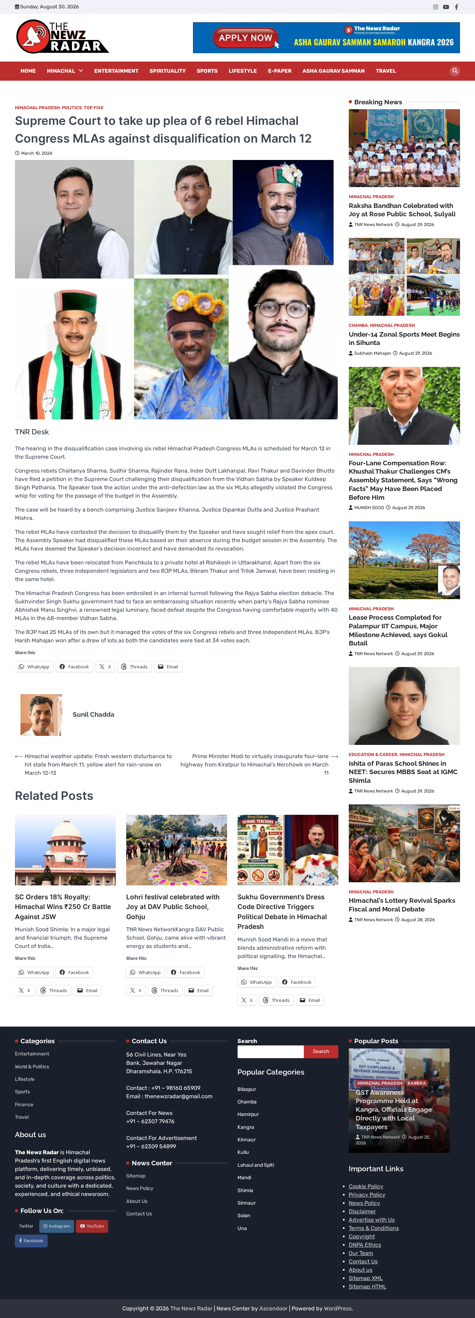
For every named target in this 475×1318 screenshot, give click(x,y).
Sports (207, 71)
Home (28, 71)
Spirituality (168, 71)
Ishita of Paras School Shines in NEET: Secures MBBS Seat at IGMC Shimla (403, 772)
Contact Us (139, 1214)
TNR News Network (373, 224)
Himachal (61, 71)
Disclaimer (362, 1211)
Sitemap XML (366, 1278)
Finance (24, 1105)
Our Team (361, 1253)
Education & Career (373, 754)
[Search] (455, 71)
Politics (72, 107)
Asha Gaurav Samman (334, 71)
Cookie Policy (366, 1186)
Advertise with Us (372, 1219)
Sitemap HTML (367, 1286)
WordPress (338, 1308)
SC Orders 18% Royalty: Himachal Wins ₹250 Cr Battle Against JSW (63, 907)
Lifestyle (243, 71)
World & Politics (32, 1067)
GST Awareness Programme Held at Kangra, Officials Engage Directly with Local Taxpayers (394, 1109)
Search (247, 1041)
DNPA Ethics (365, 1244)
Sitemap (135, 1176)
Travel (386, 71)
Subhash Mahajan (372, 353)
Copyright (362, 1236)
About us (360, 1270)
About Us (136, 1201)
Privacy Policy (367, 1194)
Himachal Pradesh (37, 107)
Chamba (358, 325)
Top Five (94, 107)
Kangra (417, 1083)
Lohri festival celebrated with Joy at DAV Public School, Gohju (173, 907)
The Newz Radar (191, 1308)
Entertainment (116, 71)
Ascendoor (273, 1308)
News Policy (139, 1188)
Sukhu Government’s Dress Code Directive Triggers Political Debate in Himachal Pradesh (282, 912)
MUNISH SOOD (369, 508)
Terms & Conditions (374, 1228)
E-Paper (279, 71)
